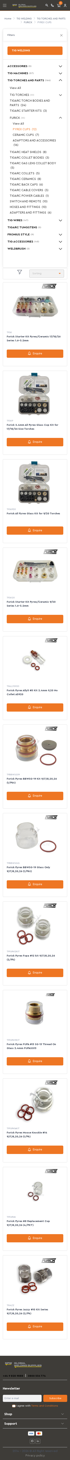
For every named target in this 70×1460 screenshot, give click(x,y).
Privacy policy (35, 1455)
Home (7, 18)
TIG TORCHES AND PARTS (51, 18)
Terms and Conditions (44, 1406)
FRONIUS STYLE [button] (20, 234)
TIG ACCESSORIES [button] (23, 241)
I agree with (37, 1406)
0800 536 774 (37, 1376)
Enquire (37, 353)
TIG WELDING (24, 18)
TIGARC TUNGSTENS (24, 227)
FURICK (28, 22)
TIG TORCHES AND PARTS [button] (29, 80)
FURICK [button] (17, 117)
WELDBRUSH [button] (18, 248)
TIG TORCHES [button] (22, 94)
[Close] (61, 35)
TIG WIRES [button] (17, 220)
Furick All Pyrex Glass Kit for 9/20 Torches (33, 513)
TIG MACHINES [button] (20, 73)
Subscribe (55, 1398)
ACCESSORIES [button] (19, 66)
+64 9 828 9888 (13, 1376)
